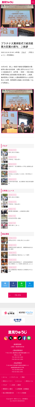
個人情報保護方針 (8, 393)
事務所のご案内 (8, 389)
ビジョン (19, 381)
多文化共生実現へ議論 (14, 218)
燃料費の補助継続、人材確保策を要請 (18, 211)
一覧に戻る (17, 295)
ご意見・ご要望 (16, 385)
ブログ (23, 52)
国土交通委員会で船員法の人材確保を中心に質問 (20, 270)
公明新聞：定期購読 (23, 389)
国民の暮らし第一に (13, 225)
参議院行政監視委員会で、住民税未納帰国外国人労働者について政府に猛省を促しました (20, 263)
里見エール (29, 381)
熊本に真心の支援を (13, 152)
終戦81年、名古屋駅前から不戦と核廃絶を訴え (20, 167)
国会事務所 (18, 363)
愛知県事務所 (18, 350)
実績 (23, 377)
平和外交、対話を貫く (14, 159)
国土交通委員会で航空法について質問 (18, 255)
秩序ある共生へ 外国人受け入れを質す (19, 240)
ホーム (5, 377)
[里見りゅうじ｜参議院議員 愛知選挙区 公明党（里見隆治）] (7, 3)
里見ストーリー (8, 381)
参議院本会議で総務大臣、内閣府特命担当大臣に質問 (20, 248)
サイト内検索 (22, 393)
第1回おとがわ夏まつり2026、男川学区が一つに (20, 174)
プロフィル (14, 377)
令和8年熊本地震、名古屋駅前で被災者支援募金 (21, 182)
